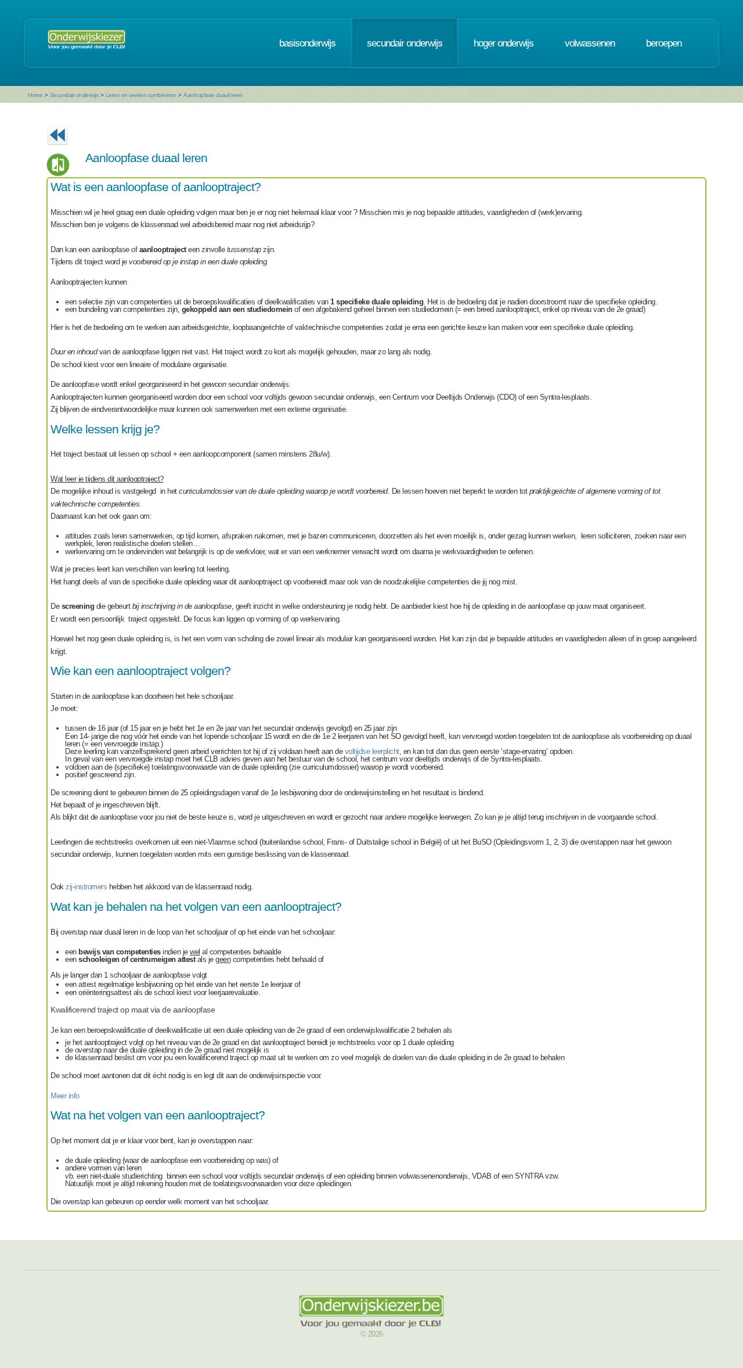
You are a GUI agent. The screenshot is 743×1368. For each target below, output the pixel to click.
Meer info (65, 1095)
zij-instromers (86, 886)
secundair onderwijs (404, 43)
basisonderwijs (307, 43)
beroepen (663, 43)
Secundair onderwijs (74, 95)
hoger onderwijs (503, 43)
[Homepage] (86, 43)
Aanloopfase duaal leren (213, 95)
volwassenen (590, 43)
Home (35, 95)
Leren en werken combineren (141, 95)
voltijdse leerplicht (372, 751)
